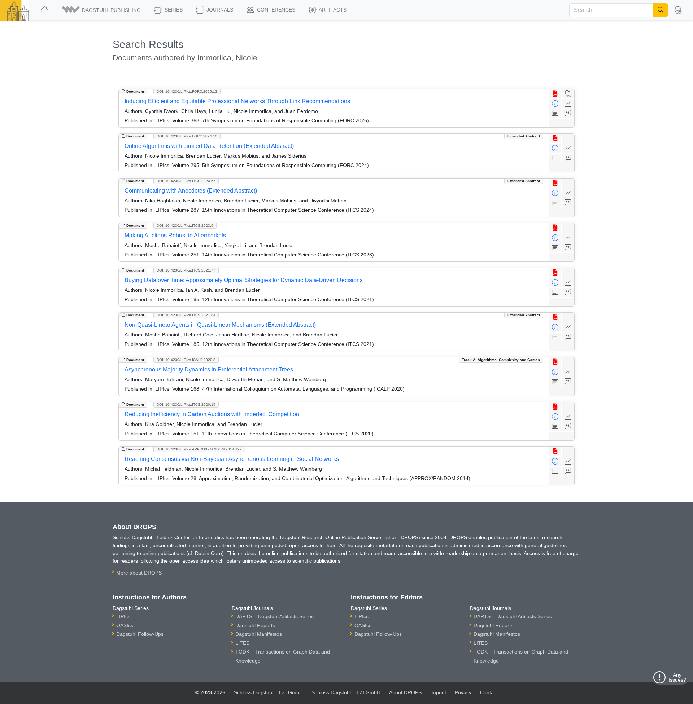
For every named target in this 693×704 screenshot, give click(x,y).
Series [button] (173, 10)
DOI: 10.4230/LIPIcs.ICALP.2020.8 (186, 360)
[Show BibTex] (568, 114)
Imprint (438, 692)
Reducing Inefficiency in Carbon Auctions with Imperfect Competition (212, 414)
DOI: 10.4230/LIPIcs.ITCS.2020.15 (186, 404)
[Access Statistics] (568, 104)
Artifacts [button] (332, 10)
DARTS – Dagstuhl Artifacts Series (274, 616)
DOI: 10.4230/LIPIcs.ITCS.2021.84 (186, 315)
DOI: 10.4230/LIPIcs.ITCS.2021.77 (186, 270)
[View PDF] (555, 94)
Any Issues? (677, 677)
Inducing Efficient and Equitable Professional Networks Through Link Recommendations (237, 101)
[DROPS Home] (45, 10)
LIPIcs (123, 616)
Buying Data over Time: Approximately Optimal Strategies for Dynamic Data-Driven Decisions (244, 280)
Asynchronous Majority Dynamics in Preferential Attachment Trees (209, 369)
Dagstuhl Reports (255, 625)
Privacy (463, 692)
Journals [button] (219, 10)
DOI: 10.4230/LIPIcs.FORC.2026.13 (187, 91)
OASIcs (124, 625)
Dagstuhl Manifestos (258, 634)
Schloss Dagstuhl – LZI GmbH (268, 692)
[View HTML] (568, 94)
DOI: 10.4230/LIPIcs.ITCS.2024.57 (186, 181)
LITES (242, 643)
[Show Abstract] (555, 114)
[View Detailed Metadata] (555, 104)
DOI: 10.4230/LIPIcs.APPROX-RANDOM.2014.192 (199, 449)
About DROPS (405, 692)
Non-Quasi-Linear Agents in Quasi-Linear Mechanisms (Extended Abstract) (220, 325)
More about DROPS (139, 573)
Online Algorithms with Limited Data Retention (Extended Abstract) (209, 146)
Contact (489, 692)
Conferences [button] (275, 10)
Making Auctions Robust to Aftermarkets (175, 235)
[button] (101, 10)
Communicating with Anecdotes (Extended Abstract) (191, 191)
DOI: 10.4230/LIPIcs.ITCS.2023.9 (185, 226)
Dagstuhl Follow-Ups (140, 634)
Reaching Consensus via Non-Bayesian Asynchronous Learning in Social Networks (232, 459)
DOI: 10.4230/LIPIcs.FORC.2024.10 (187, 136)
